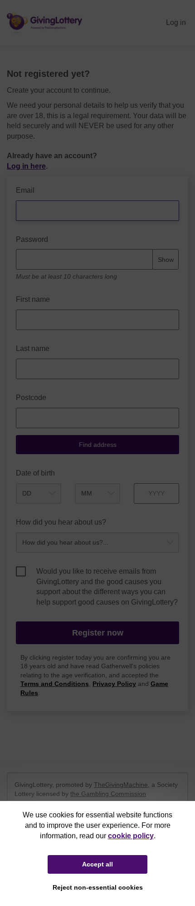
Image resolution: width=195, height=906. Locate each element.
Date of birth (35, 473)
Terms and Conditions (54, 684)
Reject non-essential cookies (98, 887)
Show (166, 259)
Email (25, 190)
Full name (16, 181)
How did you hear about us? (61, 522)
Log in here (26, 166)
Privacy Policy (114, 684)
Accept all (97, 864)
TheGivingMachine (121, 784)
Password (32, 239)
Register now (97, 632)
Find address (98, 444)
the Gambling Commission (108, 793)
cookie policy (131, 836)
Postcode (31, 397)
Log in (176, 22)
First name (33, 299)
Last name (32, 348)
